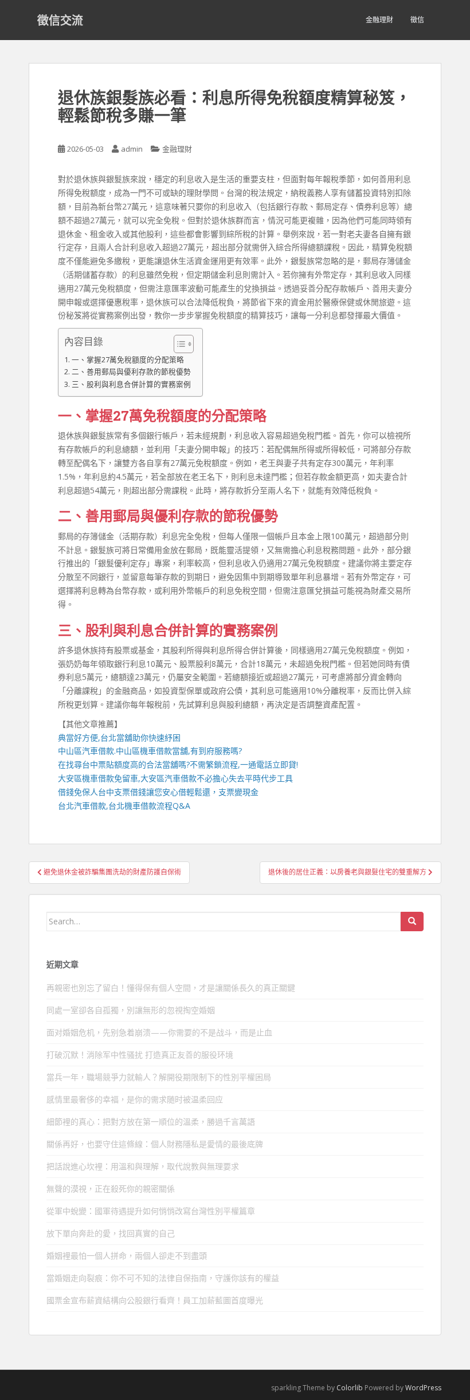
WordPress (423, 1388)
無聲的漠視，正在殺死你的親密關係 (110, 1188)
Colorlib (349, 1388)
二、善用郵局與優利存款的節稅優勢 (131, 372)
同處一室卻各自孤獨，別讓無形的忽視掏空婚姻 (130, 1009)
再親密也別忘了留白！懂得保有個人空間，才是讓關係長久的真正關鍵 (170, 987)
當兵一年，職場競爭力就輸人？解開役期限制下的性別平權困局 (158, 1076)
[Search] (412, 921)
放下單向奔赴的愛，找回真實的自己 (110, 1233)
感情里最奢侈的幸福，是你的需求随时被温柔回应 (134, 1099)
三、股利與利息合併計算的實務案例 (131, 384)
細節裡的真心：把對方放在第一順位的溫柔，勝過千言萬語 (150, 1121)
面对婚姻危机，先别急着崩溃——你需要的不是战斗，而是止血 (159, 1032)
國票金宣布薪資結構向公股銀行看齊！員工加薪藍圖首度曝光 (154, 1300)
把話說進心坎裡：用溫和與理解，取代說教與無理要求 (142, 1166)
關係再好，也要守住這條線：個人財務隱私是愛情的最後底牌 (154, 1143)
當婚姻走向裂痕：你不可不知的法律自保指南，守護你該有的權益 (162, 1277)
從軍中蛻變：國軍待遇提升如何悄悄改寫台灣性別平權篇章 (150, 1210)
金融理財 (379, 20)
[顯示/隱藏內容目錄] (178, 344)
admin (132, 149)
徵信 (417, 20)
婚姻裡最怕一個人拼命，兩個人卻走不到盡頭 (126, 1255)
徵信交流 (60, 20)
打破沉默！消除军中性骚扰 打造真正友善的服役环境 (139, 1054)
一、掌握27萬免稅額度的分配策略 (128, 360)
